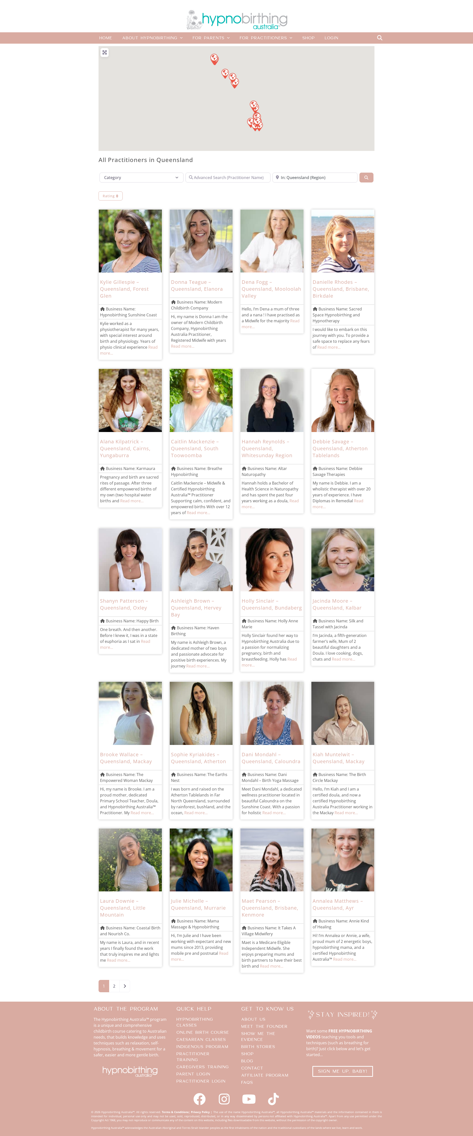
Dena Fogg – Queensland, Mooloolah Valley (271, 289)
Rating (109, 196)
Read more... (182, 346)
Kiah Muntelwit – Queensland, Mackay (339, 758)
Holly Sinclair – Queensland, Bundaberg (272, 604)
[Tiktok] (273, 1099)
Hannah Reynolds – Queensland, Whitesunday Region (267, 448)
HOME (105, 38)
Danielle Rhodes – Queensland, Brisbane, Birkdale (341, 289)
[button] (379, 38)
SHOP (308, 38)
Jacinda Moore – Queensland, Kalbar (337, 604)
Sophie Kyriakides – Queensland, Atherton (198, 758)
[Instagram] (224, 1099)
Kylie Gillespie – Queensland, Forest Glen (124, 289)
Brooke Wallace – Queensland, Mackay (126, 758)
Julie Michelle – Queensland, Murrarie (198, 904)
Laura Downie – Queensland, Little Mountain (123, 908)
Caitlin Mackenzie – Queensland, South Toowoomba (195, 448)
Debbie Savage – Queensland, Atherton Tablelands (340, 448)
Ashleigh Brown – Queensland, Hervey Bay (196, 607)
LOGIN (331, 38)
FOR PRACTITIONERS (263, 38)
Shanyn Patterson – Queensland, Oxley (124, 604)
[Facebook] (199, 1099)
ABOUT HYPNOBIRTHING (149, 38)
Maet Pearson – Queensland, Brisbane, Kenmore (270, 908)
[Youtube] (249, 1099)
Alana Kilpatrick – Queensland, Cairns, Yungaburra (125, 448)
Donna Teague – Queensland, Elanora (197, 285)
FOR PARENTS (208, 38)
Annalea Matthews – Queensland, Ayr (338, 904)
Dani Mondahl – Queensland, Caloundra (271, 758)
